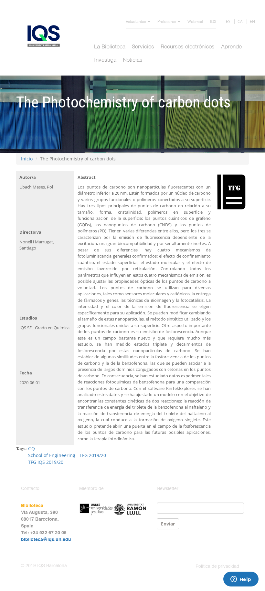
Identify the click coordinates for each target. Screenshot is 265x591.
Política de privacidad (217, 566)
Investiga (105, 60)
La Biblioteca (109, 47)
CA (240, 21)
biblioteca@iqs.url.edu (46, 539)
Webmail (195, 22)
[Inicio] (46, 36)
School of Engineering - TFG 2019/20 (67, 455)
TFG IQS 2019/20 (45, 462)
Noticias (133, 60)
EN (252, 21)
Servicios (143, 47)
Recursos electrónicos (188, 47)
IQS (213, 22)
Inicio (27, 159)
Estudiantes (136, 22)
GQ (31, 448)
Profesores (167, 22)
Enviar (168, 524)
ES (228, 21)
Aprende (231, 47)
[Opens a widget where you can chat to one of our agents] (241, 580)
